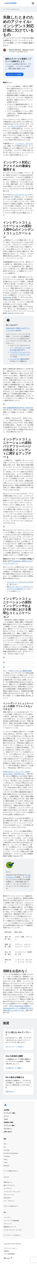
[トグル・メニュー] (33, 3)
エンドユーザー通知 (17, 359)
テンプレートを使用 (14, 74)
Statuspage (7, 297)
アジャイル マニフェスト (19, 195)
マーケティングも (14, 126)
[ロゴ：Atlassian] (10, 3)
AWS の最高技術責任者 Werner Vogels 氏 (17, 408)
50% (9, 313)
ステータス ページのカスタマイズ (18, 582)
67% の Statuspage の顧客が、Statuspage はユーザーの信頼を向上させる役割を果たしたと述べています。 (18, 1008)
